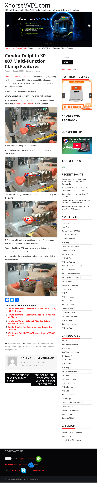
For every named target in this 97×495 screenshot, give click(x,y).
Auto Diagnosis (67, 340)
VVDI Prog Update (68, 297)
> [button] (89, 26)
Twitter (41, 362)
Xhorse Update (67, 406)
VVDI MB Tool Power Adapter (72, 266)
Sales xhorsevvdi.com (34, 71)
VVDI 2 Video (67, 281)
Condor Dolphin (31, 343)
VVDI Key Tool (67, 328)
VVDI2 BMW (66, 289)
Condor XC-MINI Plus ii (70, 235)
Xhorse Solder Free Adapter (72, 402)
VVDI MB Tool (67, 258)
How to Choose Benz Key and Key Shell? (18, 378)
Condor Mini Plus (68, 308)
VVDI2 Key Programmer (71, 274)
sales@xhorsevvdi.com (26, 459)
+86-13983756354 (21, 465)
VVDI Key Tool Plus (69, 223)
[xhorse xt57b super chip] (48, 26)
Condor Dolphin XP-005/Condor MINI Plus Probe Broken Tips (45, 380)
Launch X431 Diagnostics (71, 440)
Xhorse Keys (66, 399)
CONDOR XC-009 (68, 312)
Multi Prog (65, 368)
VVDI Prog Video (68, 305)
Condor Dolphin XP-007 (15, 77)
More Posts (27, 362)
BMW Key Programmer (70, 352)
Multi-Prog (65, 227)
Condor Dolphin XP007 (38, 346)
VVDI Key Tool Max (69, 262)
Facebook (26, 366)
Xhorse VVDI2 (67, 414)
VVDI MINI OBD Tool (69, 316)
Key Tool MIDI (67, 360)
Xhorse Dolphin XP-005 (70, 246)
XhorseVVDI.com (27, 5)
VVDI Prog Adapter (69, 301)
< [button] (8, 26)
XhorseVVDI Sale (68, 418)
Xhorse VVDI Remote (70, 410)
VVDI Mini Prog (67, 387)
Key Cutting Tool (19, 48)
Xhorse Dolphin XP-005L (71, 231)
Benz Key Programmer (70, 344)
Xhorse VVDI (66, 436)
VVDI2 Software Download (71, 277)
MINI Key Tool (67, 320)
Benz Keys (66, 348)
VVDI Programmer (68, 395)
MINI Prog (65, 243)
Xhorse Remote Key (69, 324)
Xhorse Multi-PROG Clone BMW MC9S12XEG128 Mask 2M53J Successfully (74, 181)
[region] (48, 26)
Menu (48, 43)
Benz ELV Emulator (69, 270)
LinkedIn (39, 366)
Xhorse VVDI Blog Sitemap (72, 432)
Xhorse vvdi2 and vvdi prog (72, 285)
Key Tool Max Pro (68, 239)
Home (7, 48)
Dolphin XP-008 (67, 254)
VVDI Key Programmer (70, 371)
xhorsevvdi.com (38, 470)
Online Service (15, 470)
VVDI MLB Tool (67, 391)
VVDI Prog (65, 293)
